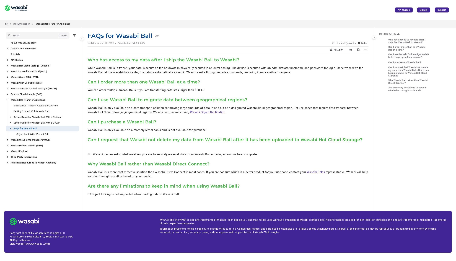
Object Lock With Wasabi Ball (32, 134)
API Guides (404, 10)
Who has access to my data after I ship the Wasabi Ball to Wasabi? (407, 41)
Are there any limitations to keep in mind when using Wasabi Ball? (407, 89)
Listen (364, 43)
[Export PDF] (358, 50)
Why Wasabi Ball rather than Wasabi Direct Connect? (408, 82)
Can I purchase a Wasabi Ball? (404, 62)
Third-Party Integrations (24, 157)
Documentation (21, 23)
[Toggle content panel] (374, 37)
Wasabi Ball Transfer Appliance (53, 23)
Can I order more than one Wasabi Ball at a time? (406, 48)
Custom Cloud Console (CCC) (26, 94)
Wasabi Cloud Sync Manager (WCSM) (31, 140)
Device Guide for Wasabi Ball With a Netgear (38, 117)
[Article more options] (365, 50)
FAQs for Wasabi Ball (25, 128)
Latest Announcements (23, 48)
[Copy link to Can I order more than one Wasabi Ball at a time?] (206, 82)
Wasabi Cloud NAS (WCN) (25, 77)
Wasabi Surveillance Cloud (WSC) (29, 71)
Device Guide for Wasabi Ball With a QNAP (36, 122)
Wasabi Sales (316, 172)
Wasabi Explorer (19, 151)
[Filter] (74, 35)
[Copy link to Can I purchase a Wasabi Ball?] (162, 122)
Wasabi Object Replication (207, 112)
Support (441, 10)
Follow (338, 50)
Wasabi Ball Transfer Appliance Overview (36, 105)
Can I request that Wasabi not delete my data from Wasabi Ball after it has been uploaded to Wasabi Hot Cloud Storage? (408, 71)
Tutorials (15, 54)
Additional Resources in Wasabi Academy (33, 162)
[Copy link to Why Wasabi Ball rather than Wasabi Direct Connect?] (215, 164)
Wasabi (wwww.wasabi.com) (32, 243)
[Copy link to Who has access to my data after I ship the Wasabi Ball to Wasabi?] (245, 60)
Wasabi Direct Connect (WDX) (27, 145)
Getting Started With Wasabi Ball (31, 111)
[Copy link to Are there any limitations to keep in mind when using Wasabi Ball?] (245, 186)
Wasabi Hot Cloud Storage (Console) (30, 65)
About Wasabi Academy (24, 43)
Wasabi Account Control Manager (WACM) (34, 88)
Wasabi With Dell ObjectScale (27, 82)
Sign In (423, 10)
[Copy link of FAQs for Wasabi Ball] (157, 36)
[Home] (16, 10)
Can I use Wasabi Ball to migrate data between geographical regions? (408, 55)
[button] (37, 35)
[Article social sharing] (350, 50)
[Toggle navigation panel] (82, 39)
